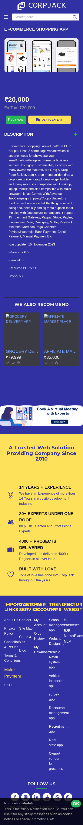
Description (18, 134)
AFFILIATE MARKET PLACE (60, 351)
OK (76, 803)
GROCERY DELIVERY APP (22, 351)
